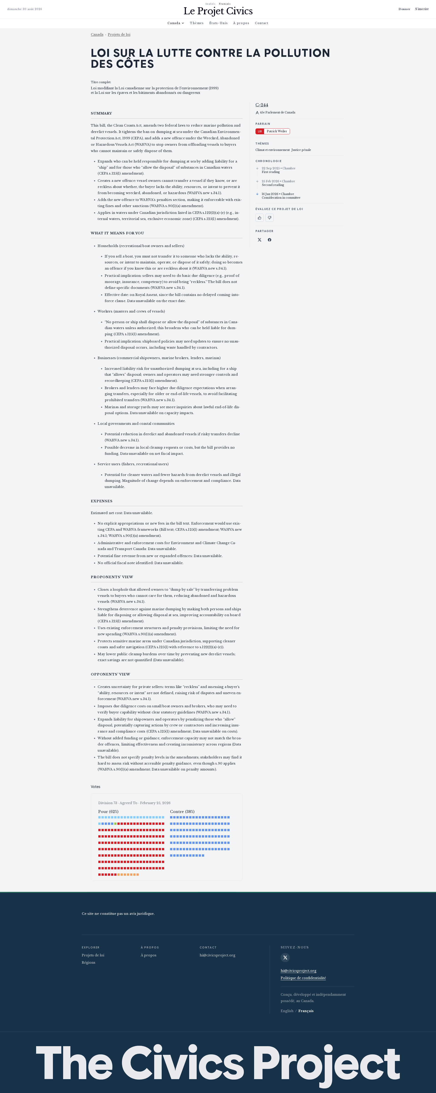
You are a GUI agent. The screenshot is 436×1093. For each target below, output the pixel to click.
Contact (261, 23)
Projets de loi (119, 35)
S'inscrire (422, 9)
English (287, 1011)
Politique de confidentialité (303, 978)
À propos (241, 23)
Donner (405, 9)
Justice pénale (301, 150)
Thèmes (197, 23)
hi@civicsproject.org (217, 955)
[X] (285, 957)
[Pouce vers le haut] (259, 218)
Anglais (210, 4)
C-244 (261, 105)
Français (225, 4)
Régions (88, 962)
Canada (174, 23)
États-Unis (218, 23)
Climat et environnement (272, 150)
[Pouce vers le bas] (269, 218)
